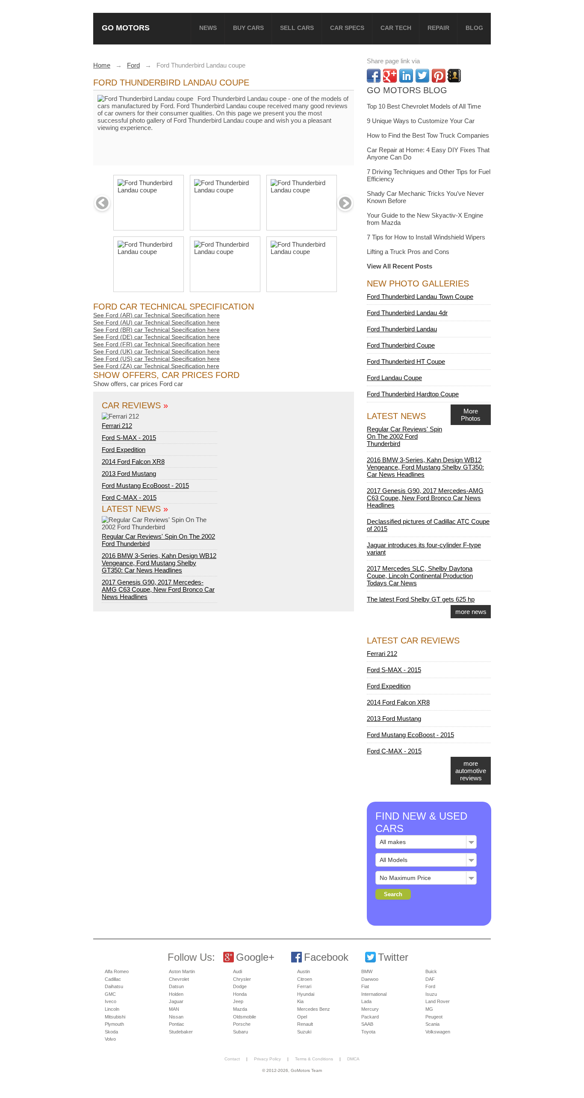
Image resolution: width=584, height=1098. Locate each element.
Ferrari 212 (117, 425)
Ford (430, 986)
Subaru (240, 1031)
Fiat (365, 986)
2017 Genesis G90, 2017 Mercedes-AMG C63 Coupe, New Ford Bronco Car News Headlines (158, 589)
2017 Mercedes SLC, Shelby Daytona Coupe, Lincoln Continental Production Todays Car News (420, 576)
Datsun (176, 986)
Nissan (176, 1016)
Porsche (242, 1024)
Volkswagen (437, 1031)
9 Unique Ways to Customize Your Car (421, 120)
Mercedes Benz (313, 1009)
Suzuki (304, 1031)
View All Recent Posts (399, 266)
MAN (174, 1009)
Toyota (368, 1031)
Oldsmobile (244, 1016)
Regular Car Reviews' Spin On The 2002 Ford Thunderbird (158, 540)
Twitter (393, 957)
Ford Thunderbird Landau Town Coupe (420, 296)
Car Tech (395, 27)
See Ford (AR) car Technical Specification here (156, 315)
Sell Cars (297, 27)
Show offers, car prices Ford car (138, 383)
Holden (176, 994)
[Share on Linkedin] (406, 76)
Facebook (326, 957)
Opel (302, 1016)
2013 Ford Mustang (129, 473)
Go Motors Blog (407, 90)
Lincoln (112, 1009)
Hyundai (305, 994)
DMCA (353, 1059)
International (373, 994)
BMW (366, 971)
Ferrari (304, 986)
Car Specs (347, 27)
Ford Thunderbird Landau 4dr (407, 312)
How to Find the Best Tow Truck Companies (428, 135)
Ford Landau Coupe (394, 377)
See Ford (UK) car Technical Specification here (156, 351)
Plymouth (114, 1024)
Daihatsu (114, 986)
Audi (237, 971)
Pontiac (176, 1024)
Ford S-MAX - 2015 (129, 437)
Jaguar (176, 1001)
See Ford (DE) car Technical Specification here (156, 337)
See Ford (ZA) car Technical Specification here (156, 366)
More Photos (471, 414)
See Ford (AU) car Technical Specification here (156, 322)
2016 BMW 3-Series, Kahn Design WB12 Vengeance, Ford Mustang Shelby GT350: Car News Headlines (159, 563)
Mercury (370, 1009)
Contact (232, 1059)
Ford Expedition (123, 449)
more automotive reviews (470, 771)
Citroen (304, 979)
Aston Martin (182, 971)
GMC (110, 994)
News (208, 27)
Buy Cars (248, 27)
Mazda (240, 1009)
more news (471, 611)
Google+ (255, 957)
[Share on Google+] (390, 76)
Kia (300, 1001)
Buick (431, 971)
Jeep (238, 1001)
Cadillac (113, 979)
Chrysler (242, 979)
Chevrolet (179, 979)
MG (429, 1009)
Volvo (110, 1039)
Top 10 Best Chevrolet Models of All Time (424, 106)
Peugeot (433, 1016)
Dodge (240, 986)
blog (474, 27)
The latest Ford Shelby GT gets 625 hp (421, 599)
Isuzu (431, 994)
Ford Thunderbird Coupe (401, 345)
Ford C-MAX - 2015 (129, 497)
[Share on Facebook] (373, 76)
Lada (366, 1001)
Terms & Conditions (314, 1059)
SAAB (367, 1024)
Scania (432, 1024)
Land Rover (437, 1001)
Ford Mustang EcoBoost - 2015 (145, 485)
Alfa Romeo (117, 971)
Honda (240, 994)
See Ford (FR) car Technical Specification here (156, 344)
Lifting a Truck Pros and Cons (408, 251)
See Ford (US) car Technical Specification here (156, 358)
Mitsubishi (115, 1016)
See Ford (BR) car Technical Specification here (156, 329)
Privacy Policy (267, 1059)
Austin (303, 971)
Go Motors (126, 28)
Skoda (111, 1031)
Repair (438, 27)
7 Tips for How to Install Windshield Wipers (426, 237)
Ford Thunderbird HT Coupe (406, 361)
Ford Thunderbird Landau (402, 329)
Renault (305, 1024)
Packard (370, 1016)
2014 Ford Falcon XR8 (133, 461)
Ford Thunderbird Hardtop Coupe (413, 394)
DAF (430, 979)
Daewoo (369, 979)
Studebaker (181, 1031)
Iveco (110, 1001)
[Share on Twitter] (422, 76)
